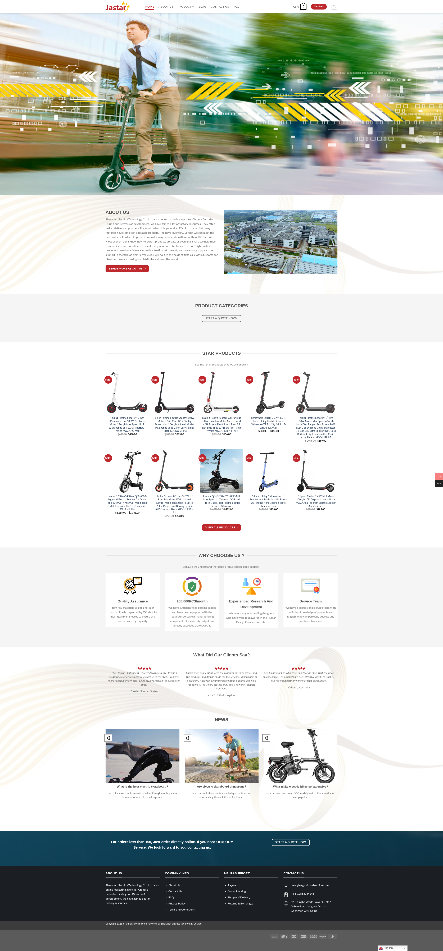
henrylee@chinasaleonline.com (310, 893)
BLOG (202, 6)
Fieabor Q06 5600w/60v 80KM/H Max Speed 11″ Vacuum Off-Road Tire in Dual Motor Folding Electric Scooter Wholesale (221, 501)
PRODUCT (185, 6)
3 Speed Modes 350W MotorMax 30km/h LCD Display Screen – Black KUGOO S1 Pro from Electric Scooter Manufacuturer (316, 501)
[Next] (328, 687)
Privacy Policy (177, 911)
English (388, 948)
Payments (234, 893)
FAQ (236, 6)
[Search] (334, 7)
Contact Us (175, 899)
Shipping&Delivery (239, 905)
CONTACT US (220, 6)
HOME (149, 6)
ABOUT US (166, 6)
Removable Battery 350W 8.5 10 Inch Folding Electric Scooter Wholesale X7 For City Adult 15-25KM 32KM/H (268, 423)
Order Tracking (237, 899)
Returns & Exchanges (240, 911)
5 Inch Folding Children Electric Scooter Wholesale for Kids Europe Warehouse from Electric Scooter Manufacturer (268, 501)
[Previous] (114, 687)
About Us (174, 893)
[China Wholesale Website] (123, 6)
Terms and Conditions (181, 917)
